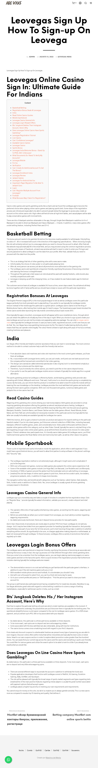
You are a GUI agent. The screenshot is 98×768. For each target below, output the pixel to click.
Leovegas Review (19, 175)
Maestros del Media (53, 758)
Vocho (21, 750)
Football (15, 196)
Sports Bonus (17, 148)
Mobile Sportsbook (19, 118)
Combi (29, 750)
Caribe (47, 750)
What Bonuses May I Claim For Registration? (29, 198)
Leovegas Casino (18, 145)
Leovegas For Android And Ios (23, 180)
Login (14, 188)
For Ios (15, 163)
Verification (16, 165)
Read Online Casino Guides (22, 115)
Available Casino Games (21, 143)
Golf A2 (56, 750)
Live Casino (16, 138)
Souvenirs (75, 750)
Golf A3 (38, 750)
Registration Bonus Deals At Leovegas (26, 110)
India (14, 113)
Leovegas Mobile (18, 160)
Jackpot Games (18, 178)
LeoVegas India (64, 57)
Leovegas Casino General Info (23, 120)
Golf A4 (65, 750)
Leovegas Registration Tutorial (23, 135)
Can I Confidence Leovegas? (23, 140)
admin (32, 57)
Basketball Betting (19, 108)
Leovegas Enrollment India (22, 173)
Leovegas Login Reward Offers (23, 123)
